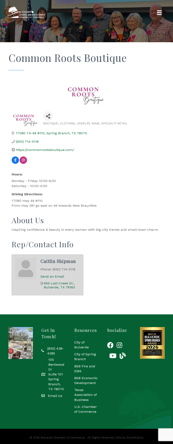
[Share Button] (48, 116)
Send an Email (52, 276)
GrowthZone (134, 437)
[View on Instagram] (23, 163)
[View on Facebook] (15, 163)
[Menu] (159, 12)
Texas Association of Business (85, 395)
